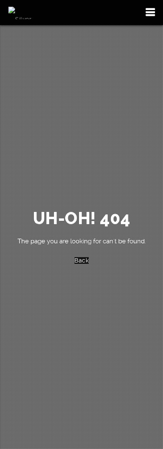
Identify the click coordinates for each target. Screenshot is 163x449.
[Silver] (19, 12)
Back (81, 260)
